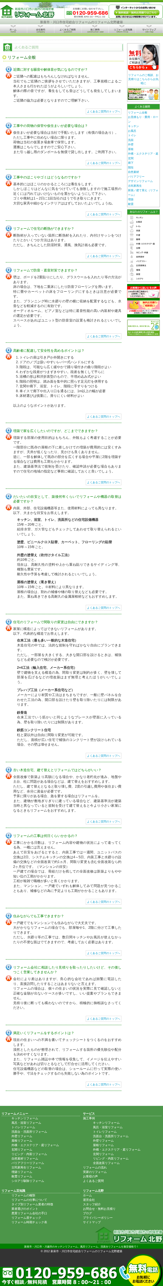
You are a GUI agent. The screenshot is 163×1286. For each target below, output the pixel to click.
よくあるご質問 (93, 1181)
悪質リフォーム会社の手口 (29, 1213)
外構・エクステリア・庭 (143, 153)
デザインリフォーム (140, 181)
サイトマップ (92, 1222)
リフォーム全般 (137, 112)
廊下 (130, 162)
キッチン (133, 126)
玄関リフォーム (21, 1149)
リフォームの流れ (95, 1167)
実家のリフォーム (95, 1172)
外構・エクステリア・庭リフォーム (35, 1145)
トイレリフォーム (23, 1127)
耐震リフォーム (21, 1176)
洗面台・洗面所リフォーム (29, 1131)
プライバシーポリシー (98, 1217)
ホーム (87, 1195)
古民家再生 (135, 185)
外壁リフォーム (21, 1136)
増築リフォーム (21, 1172)
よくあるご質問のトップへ (103, 111)
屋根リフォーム (21, 1140)
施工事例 (89, 1118)
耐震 (130, 204)
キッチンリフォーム (24, 1118)
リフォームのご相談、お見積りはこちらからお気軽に (143, 79)
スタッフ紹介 (92, 1204)
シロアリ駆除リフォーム (27, 1181)
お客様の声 (90, 1176)
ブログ (87, 1213)
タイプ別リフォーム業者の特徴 (32, 1204)
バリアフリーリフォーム (27, 1163)
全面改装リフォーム (106, 1163)
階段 (130, 167)
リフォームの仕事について (29, 1199)
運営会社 (89, 1199)
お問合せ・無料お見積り (99, 1208)
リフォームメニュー (14, 1113)
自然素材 (133, 172)
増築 (130, 199)
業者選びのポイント (24, 1208)
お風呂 (132, 130)
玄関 (130, 158)
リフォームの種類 (23, 1195)
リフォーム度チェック (26, 1217)
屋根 (130, 149)
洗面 (130, 140)
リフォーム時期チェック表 (29, 1222)
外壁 (130, 144)
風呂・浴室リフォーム (26, 1122)
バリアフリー (136, 176)
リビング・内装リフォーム (29, 1154)
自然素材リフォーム (24, 1158)
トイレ (132, 135)
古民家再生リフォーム (26, 1167)
